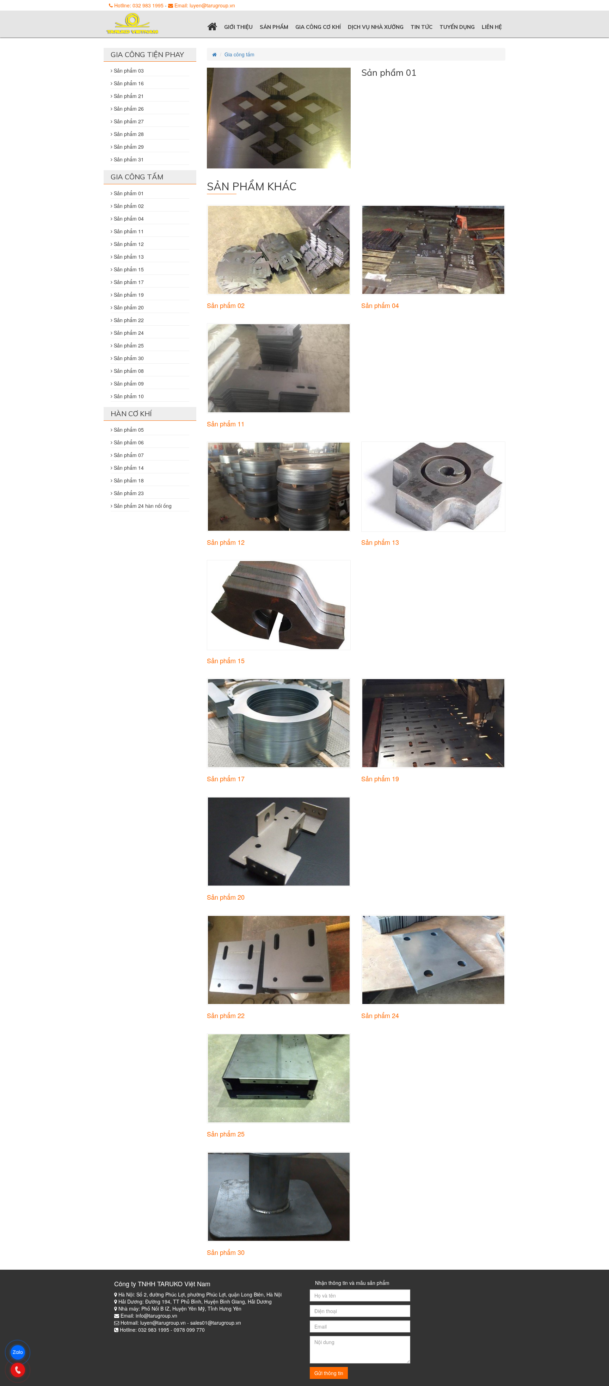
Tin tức (421, 27)
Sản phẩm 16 (128, 83)
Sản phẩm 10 (128, 396)
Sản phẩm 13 (380, 542)
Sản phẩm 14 (128, 467)
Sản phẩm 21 (128, 95)
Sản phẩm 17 (226, 778)
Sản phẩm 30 (226, 1252)
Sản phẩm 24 (380, 1015)
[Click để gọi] (21, 1369)
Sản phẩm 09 (128, 383)
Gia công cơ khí (318, 27)
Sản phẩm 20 (226, 896)
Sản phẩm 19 (380, 778)
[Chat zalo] (21, 1351)
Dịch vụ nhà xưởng (376, 27)
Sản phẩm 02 (226, 305)
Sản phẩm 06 (128, 442)
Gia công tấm (239, 54)
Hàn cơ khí (131, 413)
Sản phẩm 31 (128, 159)
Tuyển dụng (457, 27)
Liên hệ (492, 27)
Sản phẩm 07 (128, 454)
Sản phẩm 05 (128, 429)
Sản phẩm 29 (128, 146)
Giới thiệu (238, 27)
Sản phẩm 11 (226, 423)
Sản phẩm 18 (128, 480)
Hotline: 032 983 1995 (138, 5)
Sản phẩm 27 (128, 121)
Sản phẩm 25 (226, 1133)
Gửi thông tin (328, 1372)
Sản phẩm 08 (128, 370)
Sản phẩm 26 (128, 108)
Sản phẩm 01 (128, 193)
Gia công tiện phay (147, 54)
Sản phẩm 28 (128, 133)
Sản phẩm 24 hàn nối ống (142, 505)
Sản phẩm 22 (226, 1015)
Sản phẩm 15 (226, 660)
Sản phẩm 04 (380, 305)
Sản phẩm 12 (226, 542)
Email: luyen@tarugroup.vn (204, 5)
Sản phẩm (274, 27)
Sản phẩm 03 (128, 70)
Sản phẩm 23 (128, 493)
